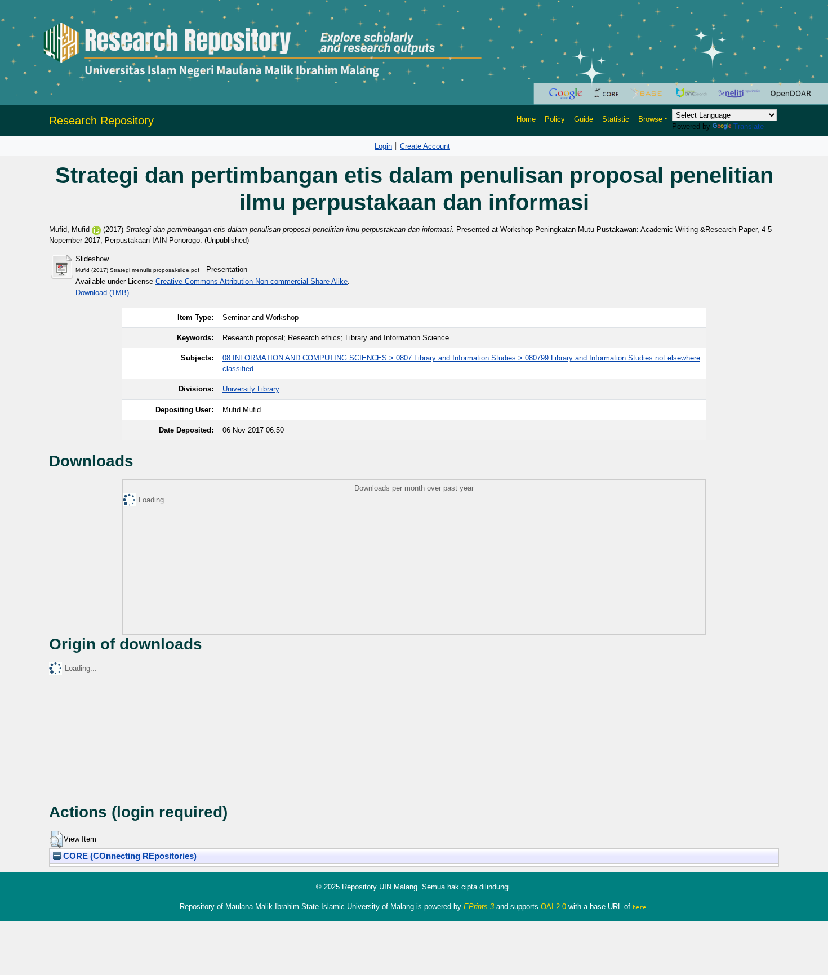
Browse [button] (650, 119)
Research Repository (101, 120)
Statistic (615, 119)
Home (526, 119)
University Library (250, 389)
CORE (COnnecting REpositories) (129, 856)
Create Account (425, 146)
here (639, 906)
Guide (583, 119)
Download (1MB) (102, 292)
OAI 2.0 (553, 906)
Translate (748, 126)
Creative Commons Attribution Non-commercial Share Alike (251, 281)
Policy (555, 119)
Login (383, 146)
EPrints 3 (479, 906)
